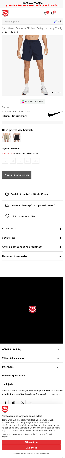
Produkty (20, 28)
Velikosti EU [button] (8, 153)
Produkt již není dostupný (17, 175)
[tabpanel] (32, 65)
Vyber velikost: (11, 148)
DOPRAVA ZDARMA (33, 3)
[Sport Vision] (5, 13)
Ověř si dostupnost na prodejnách (22, 247)
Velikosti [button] (20, 153)
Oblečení (31, 28)
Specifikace (8, 237)
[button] (32, 22)
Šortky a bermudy (45, 28)
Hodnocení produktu (14, 256)
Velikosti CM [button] (32, 153)
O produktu (9, 228)
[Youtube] (22, 403)
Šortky (59, 28)
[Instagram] (14, 403)
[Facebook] (5, 403)
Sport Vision (8, 28)
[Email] (31, 403)
